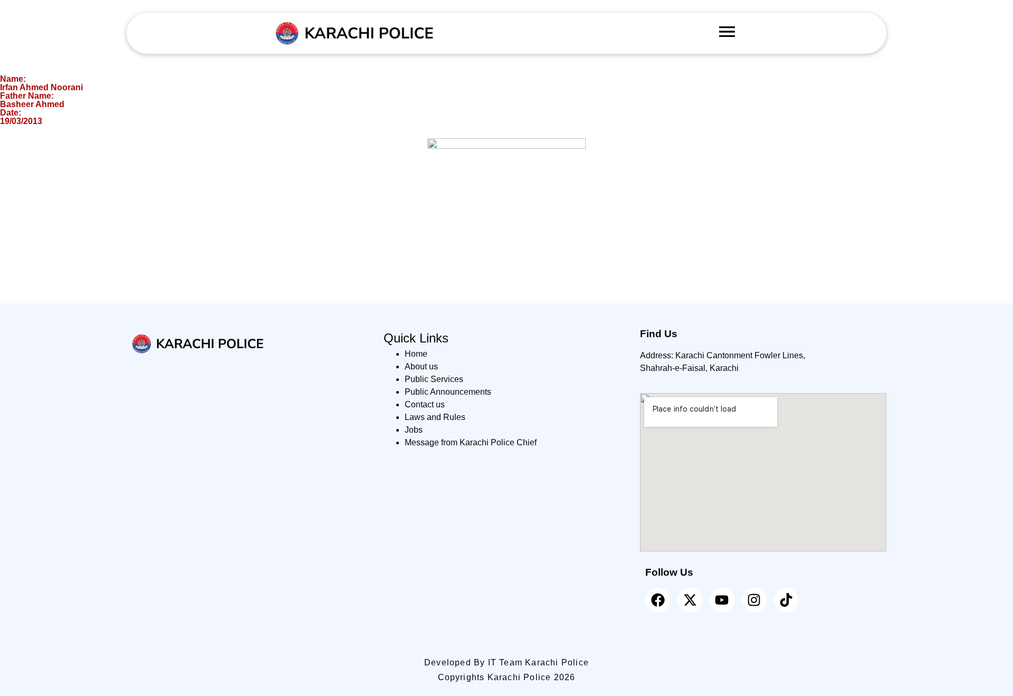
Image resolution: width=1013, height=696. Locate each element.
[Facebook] (657, 600)
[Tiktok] (786, 600)
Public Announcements (448, 391)
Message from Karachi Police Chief (471, 442)
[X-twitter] (689, 600)
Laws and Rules (435, 417)
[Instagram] (754, 600)
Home (416, 353)
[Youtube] (722, 600)
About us (421, 366)
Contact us (425, 404)
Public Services (434, 379)
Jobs (414, 429)
